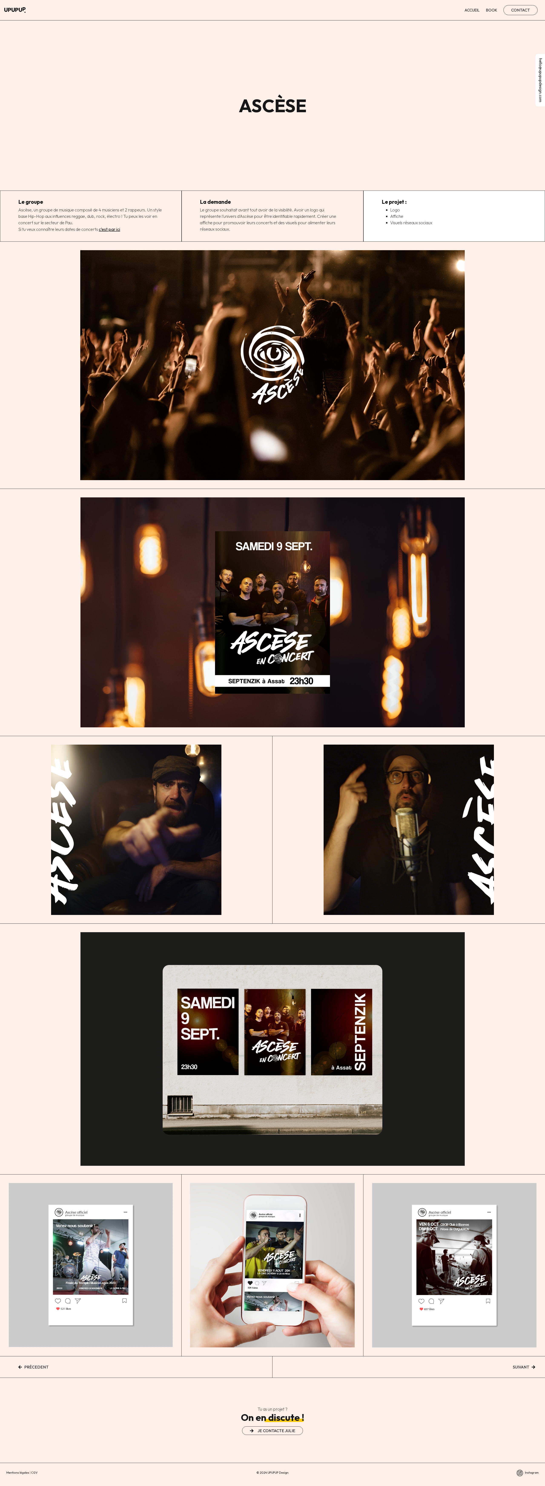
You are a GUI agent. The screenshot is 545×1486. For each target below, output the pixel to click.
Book (491, 10)
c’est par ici (109, 229)
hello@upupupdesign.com (540, 80)
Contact (520, 10)
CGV (34, 1473)
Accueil (472, 10)
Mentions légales (17, 1473)
